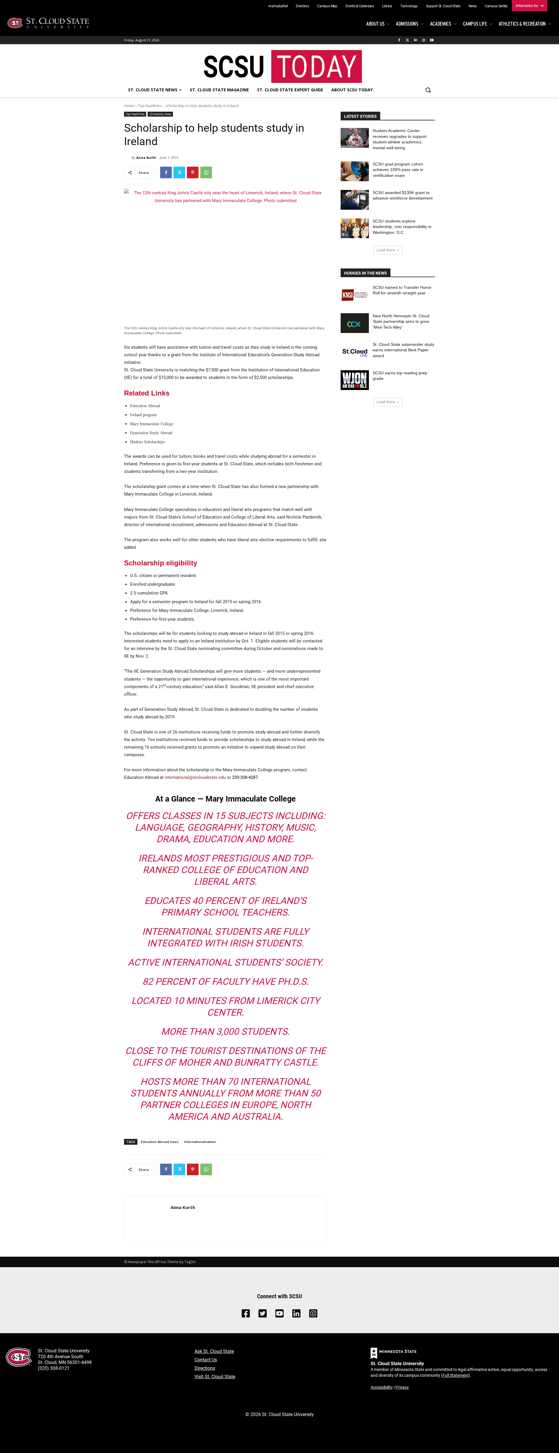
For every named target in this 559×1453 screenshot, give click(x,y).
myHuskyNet (278, 5)
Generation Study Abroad (151, 432)
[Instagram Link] (313, 1315)
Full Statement (456, 1375)
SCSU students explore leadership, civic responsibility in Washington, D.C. (402, 227)
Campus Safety (496, 5)
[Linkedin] (415, 40)
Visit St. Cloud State (214, 1376)
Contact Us (205, 1359)
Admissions (407, 24)
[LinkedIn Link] (296, 1315)
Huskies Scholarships (147, 441)
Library (387, 5)
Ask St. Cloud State (214, 1351)
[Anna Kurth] (128, 158)
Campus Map (327, 5)
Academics (440, 24)
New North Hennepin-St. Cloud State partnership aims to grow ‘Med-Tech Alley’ (401, 322)
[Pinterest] (193, 172)
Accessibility (382, 1387)
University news (160, 114)
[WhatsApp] (206, 172)
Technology (409, 5)
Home (129, 105)
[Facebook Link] (245, 1315)
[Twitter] (407, 40)
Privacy (402, 1387)
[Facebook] (399, 40)
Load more (386, 249)
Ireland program (143, 414)
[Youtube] (431, 40)
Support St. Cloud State (443, 5)
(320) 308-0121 (54, 1368)
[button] (428, 90)
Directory (302, 5)
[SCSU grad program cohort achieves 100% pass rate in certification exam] (355, 171)
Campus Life (475, 24)
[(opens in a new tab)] (355, 295)
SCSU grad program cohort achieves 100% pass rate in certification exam (398, 170)
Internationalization (200, 1141)
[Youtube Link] (279, 1315)
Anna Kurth (146, 157)
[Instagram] (423, 40)
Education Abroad (145, 405)
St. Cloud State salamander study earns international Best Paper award (403, 350)
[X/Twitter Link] (262, 1315)
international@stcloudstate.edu (195, 777)
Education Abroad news (159, 1141)
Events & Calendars (360, 5)
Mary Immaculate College (151, 423)
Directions (204, 1368)
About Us (375, 24)
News (472, 5)
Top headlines (150, 105)
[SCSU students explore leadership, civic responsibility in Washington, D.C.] (355, 228)
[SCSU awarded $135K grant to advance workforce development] (355, 200)
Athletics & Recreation (522, 24)
